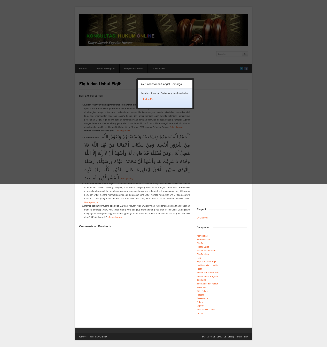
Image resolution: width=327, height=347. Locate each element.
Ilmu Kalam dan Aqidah (207, 283)
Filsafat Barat (203, 246)
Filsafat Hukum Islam (206, 250)
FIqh (199, 257)
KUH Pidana (202, 290)
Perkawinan (202, 298)
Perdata (200, 294)
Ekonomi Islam (203, 239)
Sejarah (200, 305)
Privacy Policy (242, 336)
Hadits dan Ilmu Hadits (207, 265)
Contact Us (221, 336)
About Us (211, 336)
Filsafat (200, 243)
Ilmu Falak (201, 279)
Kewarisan (202, 287)
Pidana (200, 301)
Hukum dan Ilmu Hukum (208, 272)
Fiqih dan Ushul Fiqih (206, 261)
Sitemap (231, 336)
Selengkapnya (91, 202)
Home (203, 336)
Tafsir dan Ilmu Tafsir (206, 309)
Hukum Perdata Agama (207, 276)
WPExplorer (102, 336)
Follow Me (148, 99)
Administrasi (202, 235)
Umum (200, 313)
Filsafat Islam (203, 254)
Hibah (199, 268)
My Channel (202, 217)
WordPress (84, 336)
